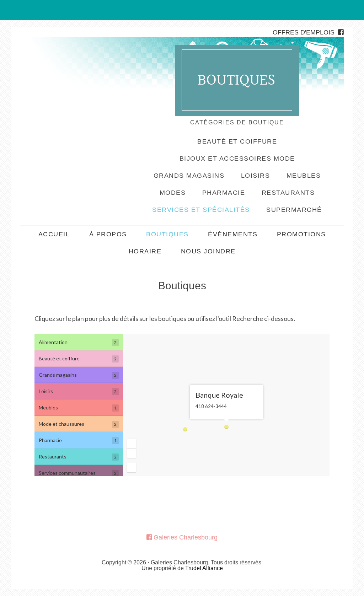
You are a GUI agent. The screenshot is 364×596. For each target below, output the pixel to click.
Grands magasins (78, 375)
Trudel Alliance (204, 568)
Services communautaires (78, 473)
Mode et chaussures (78, 424)
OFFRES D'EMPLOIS (303, 32)
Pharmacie (78, 440)
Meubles (78, 407)
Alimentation (78, 342)
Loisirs (78, 391)
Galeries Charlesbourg (73, 63)
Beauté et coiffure (78, 358)
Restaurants (78, 456)
